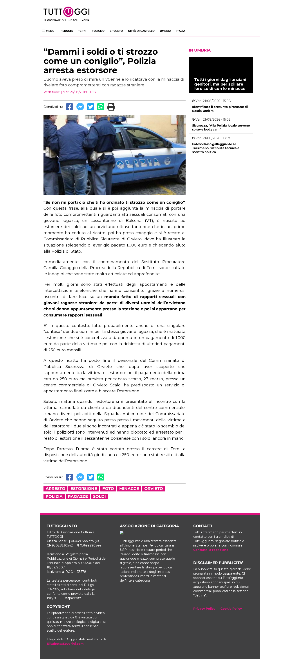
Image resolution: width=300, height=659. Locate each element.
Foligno (98, 30)
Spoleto (116, 30)
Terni (82, 30)
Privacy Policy (204, 609)
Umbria (165, 30)
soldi (99, 496)
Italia (180, 30)
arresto (55, 488)
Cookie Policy (231, 609)
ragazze (78, 496)
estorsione (83, 488)
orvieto (153, 488)
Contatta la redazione (210, 550)
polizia (54, 496)
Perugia (66, 30)
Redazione (51, 92)
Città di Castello (141, 30)
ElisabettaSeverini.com (65, 644)
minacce (129, 488)
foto (108, 488)
